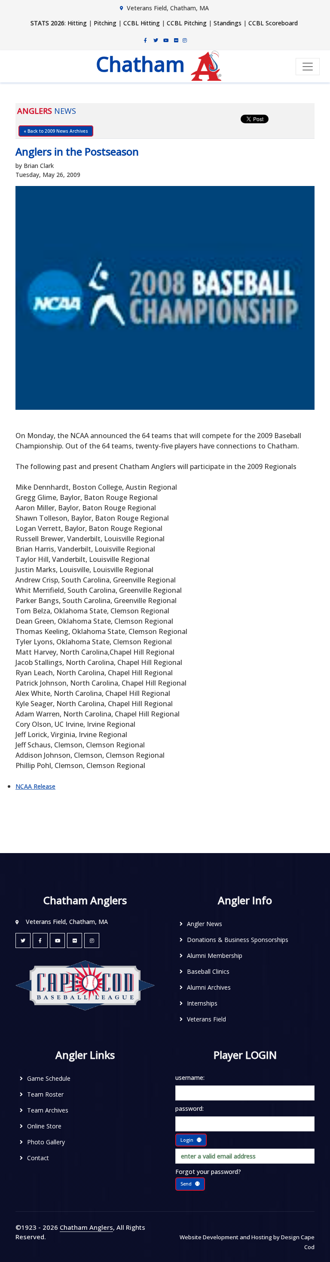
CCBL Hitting (141, 23)
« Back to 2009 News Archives (56, 131)
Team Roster (45, 1094)
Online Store (44, 1126)
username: (190, 1077)
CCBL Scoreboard (273, 23)
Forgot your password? (208, 1172)
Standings (227, 23)
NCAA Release (35, 786)
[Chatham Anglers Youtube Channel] (166, 40)
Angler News (204, 924)
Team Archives (47, 1110)
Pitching (105, 23)
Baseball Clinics (208, 971)
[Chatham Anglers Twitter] (155, 40)
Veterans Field (206, 1019)
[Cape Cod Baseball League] (85, 985)
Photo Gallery (46, 1142)
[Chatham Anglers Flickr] (176, 40)
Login (186, 1140)
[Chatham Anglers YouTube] (57, 940)
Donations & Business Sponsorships (237, 940)
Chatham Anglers (86, 1227)
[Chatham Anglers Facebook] (145, 40)
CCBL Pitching (187, 23)
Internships (202, 1003)
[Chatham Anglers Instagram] (184, 40)
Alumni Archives (209, 987)
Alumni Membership (214, 955)
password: (189, 1108)
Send (186, 1183)
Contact (38, 1158)
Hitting (77, 23)
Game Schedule (48, 1078)
